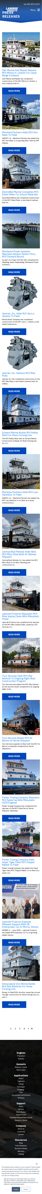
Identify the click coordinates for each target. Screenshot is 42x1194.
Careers (21, 1134)
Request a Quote (21, 1120)
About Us (21, 1129)
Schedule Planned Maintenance (21, 1117)
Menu (33, 10)
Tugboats (21, 1081)
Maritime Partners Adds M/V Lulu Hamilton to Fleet (20, 493)
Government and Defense (21, 1095)
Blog (21, 1143)
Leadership (21, 1132)
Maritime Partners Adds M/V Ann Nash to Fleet (20, 133)
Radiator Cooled (21, 1067)
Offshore (21, 1098)
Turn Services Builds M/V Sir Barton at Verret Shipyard (17, 739)
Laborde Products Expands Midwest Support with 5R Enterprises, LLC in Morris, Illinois (20, 924)
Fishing (21, 1084)
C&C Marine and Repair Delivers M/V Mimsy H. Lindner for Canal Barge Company (19, 73)
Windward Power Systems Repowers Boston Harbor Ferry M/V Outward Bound (18, 254)
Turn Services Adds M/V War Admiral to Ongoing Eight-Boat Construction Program (18, 678)
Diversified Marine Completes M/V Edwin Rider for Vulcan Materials (20, 193)
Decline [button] (25, 1189)
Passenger (21, 1087)
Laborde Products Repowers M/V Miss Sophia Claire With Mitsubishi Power (20, 616)
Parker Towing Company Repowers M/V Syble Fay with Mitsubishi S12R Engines (20, 800)
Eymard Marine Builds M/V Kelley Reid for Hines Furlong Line (20, 434)
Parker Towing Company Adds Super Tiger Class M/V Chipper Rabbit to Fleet (18, 862)
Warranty (21, 1151)
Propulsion (21, 1056)
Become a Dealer (21, 1148)
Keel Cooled (21, 1070)
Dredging (20, 1090)
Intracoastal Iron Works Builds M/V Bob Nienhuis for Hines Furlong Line (18, 986)
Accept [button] (16, 1189)
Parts (21, 1106)
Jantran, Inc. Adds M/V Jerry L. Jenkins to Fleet (18, 315)
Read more (14, 91)
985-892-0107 (33, 4)
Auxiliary (21, 1059)
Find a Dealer (21, 1112)
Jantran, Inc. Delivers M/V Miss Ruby (18, 374)
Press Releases (21, 1146)
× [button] (36, 1163)
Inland (21, 1078)
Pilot (21, 1092)
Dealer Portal (21, 1115)
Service (21, 1109)
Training (21, 1154)
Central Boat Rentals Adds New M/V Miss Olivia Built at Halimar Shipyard (19, 554)
